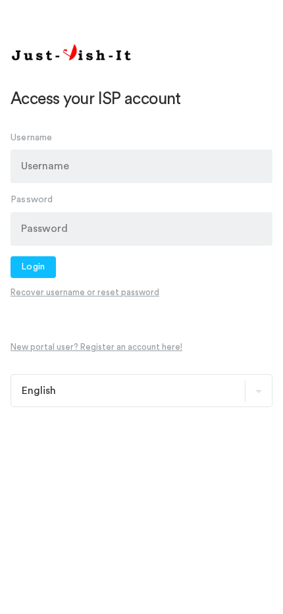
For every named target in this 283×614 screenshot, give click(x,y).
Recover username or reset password (85, 292)
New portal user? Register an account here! (96, 347)
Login (33, 266)
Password (32, 199)
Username (32, 137)
